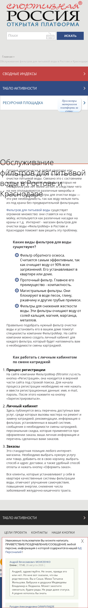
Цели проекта (15, 532)
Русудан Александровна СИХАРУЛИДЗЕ (32, 606)
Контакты (39, 532)
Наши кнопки (63, 532)
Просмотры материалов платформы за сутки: (69, 105)
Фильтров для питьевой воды (28, 210)
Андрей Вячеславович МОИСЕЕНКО (30, 561)
